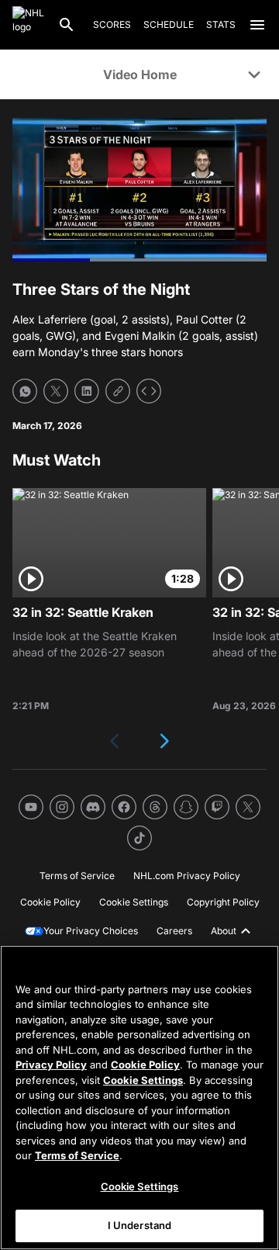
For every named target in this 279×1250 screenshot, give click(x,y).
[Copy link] (117, 391)
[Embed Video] (148, 391)
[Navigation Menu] (257, 25)
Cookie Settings (143, 1080)
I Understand (140, 1225)
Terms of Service (77, 1155)
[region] (139, 1097)
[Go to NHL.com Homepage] (28, 24)
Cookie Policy (145, 1064)
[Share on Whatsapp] (24, 391)
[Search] (66, 25)
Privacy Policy (51, 1064)
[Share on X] (55, 391)
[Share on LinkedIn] (86, 391)
